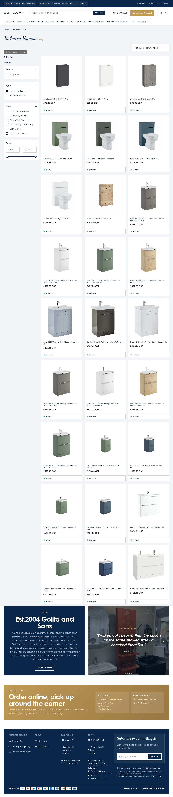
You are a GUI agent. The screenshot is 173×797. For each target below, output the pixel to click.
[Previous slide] (93, 641)
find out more (45, 667)
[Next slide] (164, 641)
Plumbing (61, 22)
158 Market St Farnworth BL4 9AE (67, 750)
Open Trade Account (142, 12)
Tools (132, 22)
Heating (70, 22)
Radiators (81, 22)
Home (6, 30)
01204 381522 (97, 739)
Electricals (142, 22)
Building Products (96, 22)
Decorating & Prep (46, 22)
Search (98, 13)
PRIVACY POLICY (131, 788)
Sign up (154, 756)
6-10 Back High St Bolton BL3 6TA (96, 750)
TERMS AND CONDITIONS (153, 788)
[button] (125, 673)
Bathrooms (10, 22)
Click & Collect (120, 12)
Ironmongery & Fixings (117, 22)
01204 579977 (141, 3)
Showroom (165, 3)
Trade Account (153, 3)
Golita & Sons (134, 768)
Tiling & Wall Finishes (26, 22)
